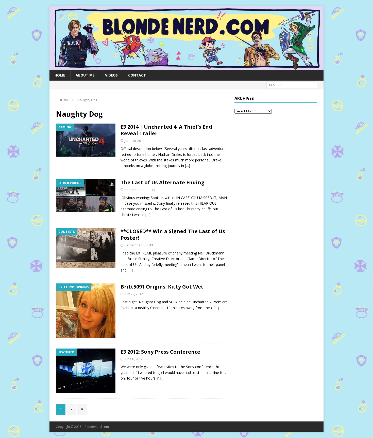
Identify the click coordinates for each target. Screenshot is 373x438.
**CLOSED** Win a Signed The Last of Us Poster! (173, 234)
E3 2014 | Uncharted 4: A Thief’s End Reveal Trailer (166, 130)
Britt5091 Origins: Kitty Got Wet (162, 286)
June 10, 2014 (134, 140)
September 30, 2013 (140, 189)
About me (85, 75)
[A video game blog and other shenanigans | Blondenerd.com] (186, 66)
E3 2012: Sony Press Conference (160, 351)
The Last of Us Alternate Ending (163, 182)
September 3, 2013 (139, 245)
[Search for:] (291, 84)
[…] (187, 165)
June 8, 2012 (134, 359)
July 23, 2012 (134, 294)
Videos (111, 75)
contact (137, 75)
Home (60, 75)
